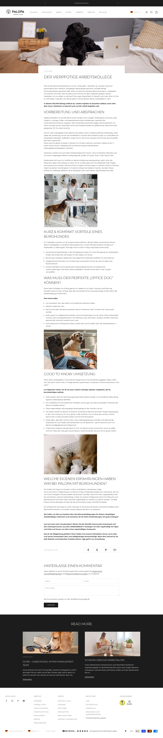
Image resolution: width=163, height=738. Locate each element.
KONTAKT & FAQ (64, 701)
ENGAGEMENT (39, 716)
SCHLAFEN (33, 12)
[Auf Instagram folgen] (12, 701)
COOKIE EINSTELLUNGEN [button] (96, 718)
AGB (87, 701)
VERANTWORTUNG (41, 712)
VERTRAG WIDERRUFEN (67, 719)
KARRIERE (38, 701)
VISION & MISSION (41, 708)
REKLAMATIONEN (65, 716)
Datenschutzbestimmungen (77, 574)
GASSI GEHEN (47, 12)
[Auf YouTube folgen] (24, 701)
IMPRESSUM (91, 708)
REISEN (58, 12)
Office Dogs (27, 657)
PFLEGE (68, 12)
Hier (84, 539)
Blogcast (103, 12)
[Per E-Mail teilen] (114, 549)
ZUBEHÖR (79, 12)
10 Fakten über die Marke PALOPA (104, 660)
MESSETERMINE (40, 723)
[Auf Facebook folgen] (6, 701)
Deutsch (137, 12)
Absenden (51, 605)
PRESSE (37, 719)
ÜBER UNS (91, 12)
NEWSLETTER (63, 712)
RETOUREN (62, 708)
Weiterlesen (27, 679)
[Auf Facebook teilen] (88, 549)
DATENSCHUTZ (92, 705)
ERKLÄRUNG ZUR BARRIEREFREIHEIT (93, 713)
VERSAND (62, 705)
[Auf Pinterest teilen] (106, 549)
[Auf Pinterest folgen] (18, 701)
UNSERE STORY (40, 705)
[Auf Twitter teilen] (97, 549)
